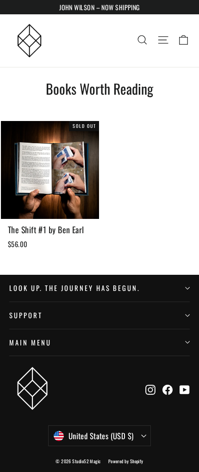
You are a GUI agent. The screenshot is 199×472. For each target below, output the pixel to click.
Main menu (30, 342)
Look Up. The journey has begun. (74, 288)
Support (26, 315)
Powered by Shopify (125, 461)
